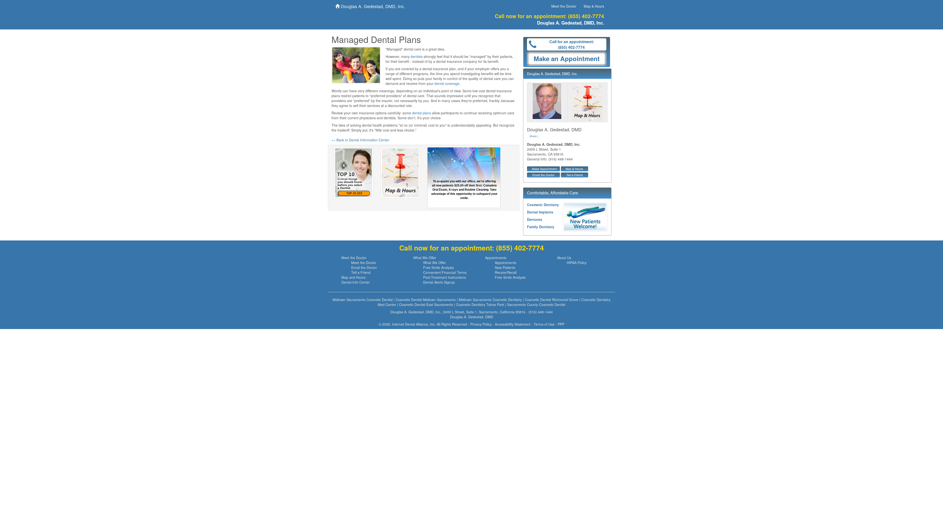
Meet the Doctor (563, 6)
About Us (564, 257)
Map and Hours (353, 277)
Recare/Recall (506, 272)
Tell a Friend (574, 175)
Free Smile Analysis (438, 267)
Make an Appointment (567, 58)
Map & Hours (594, 6)
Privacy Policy (481, 324)
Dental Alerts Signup (439, 282)
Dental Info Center (355, 282)
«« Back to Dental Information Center (360, 139)
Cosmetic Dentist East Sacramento (426, 304)
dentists (417, 56)
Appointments (495, 257)
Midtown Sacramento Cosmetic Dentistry (490, 299)
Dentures (534, 219)
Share (533, 136)
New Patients (505, 267)
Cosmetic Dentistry (543, 204)
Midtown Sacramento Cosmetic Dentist (363, 299)
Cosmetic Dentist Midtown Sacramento (426, 299)
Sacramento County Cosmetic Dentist (536, 304)
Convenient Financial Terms (445, 272)
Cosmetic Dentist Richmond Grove (551, 299)
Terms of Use (544, 324)
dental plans (421, 112)
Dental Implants (540, 212)
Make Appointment (544, 169)
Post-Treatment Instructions (444, 277)
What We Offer (424, 257)
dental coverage (446, 83)
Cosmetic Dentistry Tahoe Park (480, 304)
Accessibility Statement (512, 324)
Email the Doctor (543, 175)
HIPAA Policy (577, 262)
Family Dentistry (540, 226)
